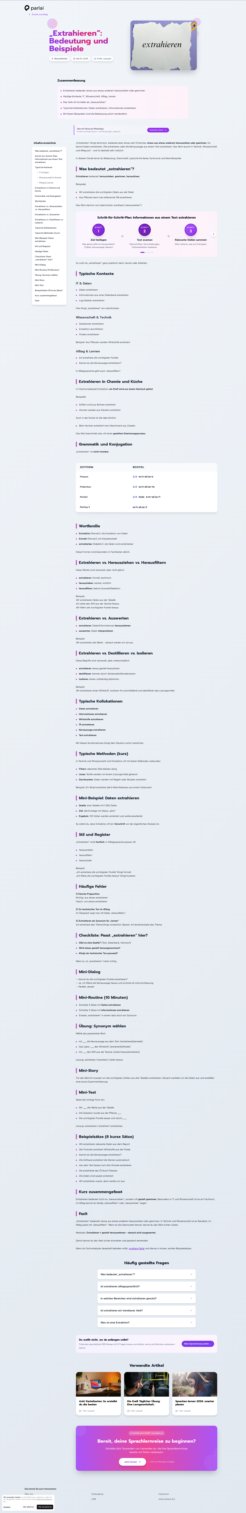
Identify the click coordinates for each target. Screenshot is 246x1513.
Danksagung (97, 1494)
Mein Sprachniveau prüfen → (198, 1344)
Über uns (29, 1494)
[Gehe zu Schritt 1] (142, 252)
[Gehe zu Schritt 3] (148, 252)
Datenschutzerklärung (35, 1499)
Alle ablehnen (28, 1507)
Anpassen (6, 1507)
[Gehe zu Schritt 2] (146, 252)
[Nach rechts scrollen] (213, 234)
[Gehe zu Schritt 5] (152, 252)
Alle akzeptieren (45, 1507)
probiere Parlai (136, 1248)
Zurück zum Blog (40, 14)
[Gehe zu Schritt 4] (150, 252)
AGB (94, 1499)
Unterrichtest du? (166, 1499)
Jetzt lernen (130, 1461)
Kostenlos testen (156, 130)
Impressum (163, 1494)
